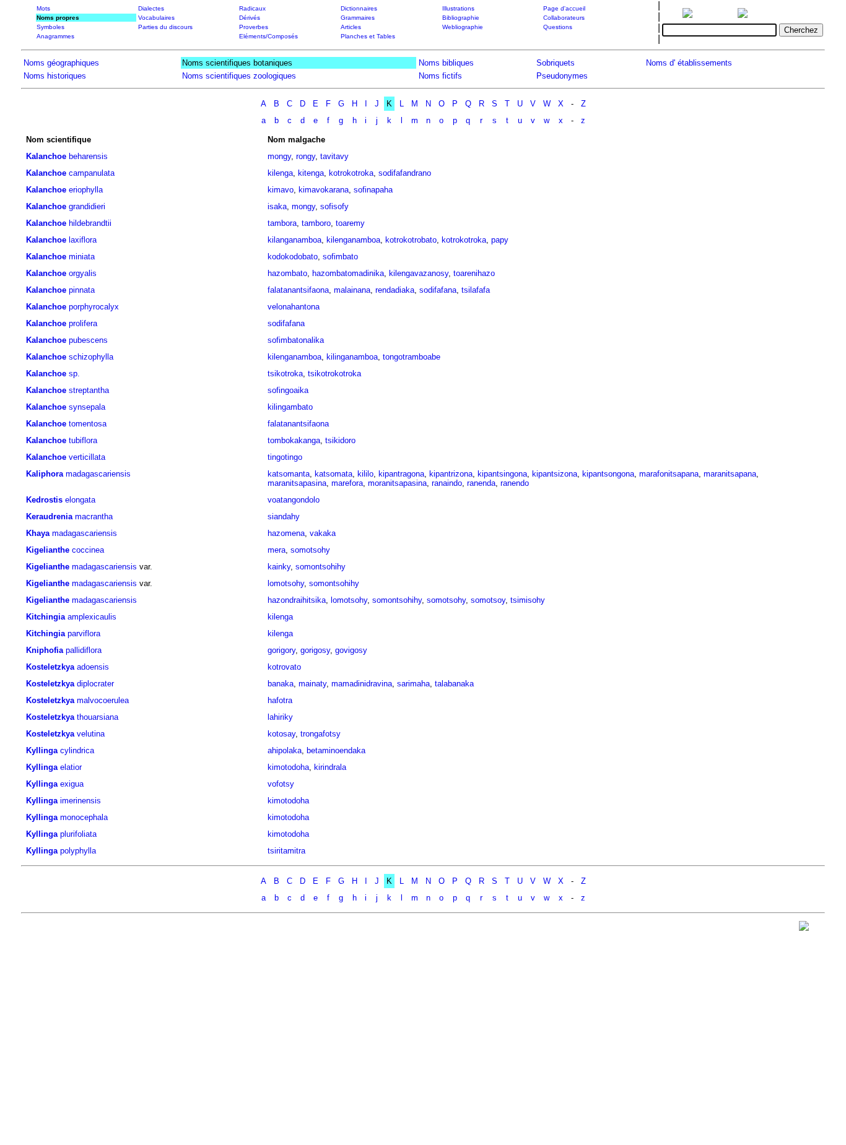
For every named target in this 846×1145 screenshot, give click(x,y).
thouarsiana (97, 717)
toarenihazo (474, 273)
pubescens (88, 340)
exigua (72, 784)
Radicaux (252, 8)
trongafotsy (320, 733)
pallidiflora (84, 650)
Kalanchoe (46, 156)
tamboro (316, 223)
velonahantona (294, 306)
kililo (365, 473)
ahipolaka (285, 750)
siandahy (284, 516)
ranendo (514, 483)
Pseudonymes (562, 75)
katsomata (333, 473)
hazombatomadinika (348, 273)
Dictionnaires (359, 8)
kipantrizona (451, 473)
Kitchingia (45, 616)
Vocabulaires (156, 17)
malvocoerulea (103, 700)
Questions (557, 27)
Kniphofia (44, 650)
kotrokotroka (351, 173)
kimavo (281, 189)
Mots (43, 8)
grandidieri (87, 206)
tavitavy (334, 156)
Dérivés (249, 17)
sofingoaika (288, 390)
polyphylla (78, 850)
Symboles (50, 27)
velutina (91, 733)
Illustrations (458, 8)
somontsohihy (320, 566)
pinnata (82, 290)
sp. (74, 373)
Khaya (38, 533)
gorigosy (315, 650)
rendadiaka (394, 290)
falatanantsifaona (298, 290)
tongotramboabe (411, 356)
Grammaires (358, 17)
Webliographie (462, 27)
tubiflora (83, 440)
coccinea (88, 550)
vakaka (323, 533)
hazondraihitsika (297, 600)
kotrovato (284, 667)
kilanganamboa (294, 239)
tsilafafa (475, 290)
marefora (347, 483)
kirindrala (330, 767)
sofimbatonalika (296, 340)
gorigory (281, 650)
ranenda (481, 483)
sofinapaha (373, 189)
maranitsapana (730, 473)
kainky (279, 566)
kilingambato (290, 407)
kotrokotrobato (411, 239)
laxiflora (83, 239)
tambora (282, 223)
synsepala (87, 407)
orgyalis (83, 273)
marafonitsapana (669, 473)
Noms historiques (55, 75)
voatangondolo (294, 499)
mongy (279, 156)
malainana (352, 290)
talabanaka (454, 683)
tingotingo (285, 457)
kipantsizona (554, 473)
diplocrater (95, 683)
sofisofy (334, 206)
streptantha (89, 390)
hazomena (286, 533)
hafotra (280, 700)
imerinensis (80, 800)
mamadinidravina (361, 683)
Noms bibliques (446, 62)
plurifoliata (78, 834)
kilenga (280, 173)
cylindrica (77, 750)
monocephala (84, 817)
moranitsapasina (397, 483)
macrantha (94, 516)
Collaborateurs (564, 17)
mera (277, 550)
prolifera (83, 323)
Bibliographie (460, 17)
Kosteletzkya (50, 667)
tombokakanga (294, 440)
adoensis (93, 667)
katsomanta (289, 473)
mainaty (312, 683)
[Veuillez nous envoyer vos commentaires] (804, 928)
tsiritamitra (286, 850)
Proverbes (253, 27)
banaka (281, 683)
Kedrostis (44, 499)
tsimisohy (527, 600)
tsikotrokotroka (334, 373)
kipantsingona (502, 473)
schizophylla (91, 356)
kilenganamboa (353, 239)
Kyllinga (42, 750)
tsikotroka (285, 373)
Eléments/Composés (268, 36)
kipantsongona (608, 473)
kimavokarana (324, 189)
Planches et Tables (368, 36)
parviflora (84, 633)
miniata (82, 256)
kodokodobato (293, 256)
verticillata (87, 457)
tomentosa (88, 423)
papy (499, 239)
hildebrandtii (90, 223)
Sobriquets (555, 62)
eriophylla (86, 189)
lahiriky (280, 717)
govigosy (351, 650)
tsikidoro (340, 440)
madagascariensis (98, 473)
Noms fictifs (440, 75)
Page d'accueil (564, 8)
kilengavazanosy (418, 273)
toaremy (350, 223)
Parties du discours (165, 27)
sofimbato (340, 256)
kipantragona (401, 473)
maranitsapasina (297, 483)
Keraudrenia (49, 516)
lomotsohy (286, 583)
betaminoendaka (336, 750)
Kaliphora (44, 473)
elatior (71, 767)
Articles (351, 27)
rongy (305, 156)
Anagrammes (55, 36)
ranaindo (447, 483)
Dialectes (151, 8)
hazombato (287, 273)
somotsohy (310, 550)
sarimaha (413, 683)
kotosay (281, 733)
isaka (277, 206)
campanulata (92, 173)
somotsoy (488, 600)
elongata (80, 499)
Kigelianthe (47, 550)
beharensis (88, 156)
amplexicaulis (92, 616)
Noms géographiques (61, 62)
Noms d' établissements (689, 62)
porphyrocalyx (94, 306)
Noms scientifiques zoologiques (239, 75)
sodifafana (437, 290)
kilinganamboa (352, 356)
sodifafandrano (404, 173)
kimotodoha (288, 767)
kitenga (311, 173)
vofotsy (281, 784)
